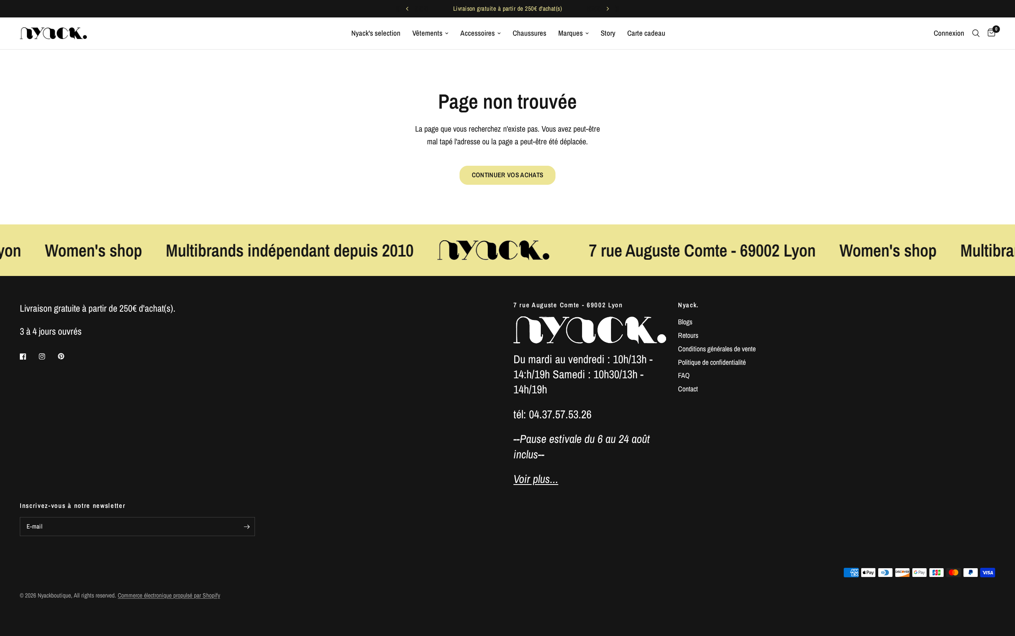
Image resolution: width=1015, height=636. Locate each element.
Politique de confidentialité (712, 362)
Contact (688, 389)
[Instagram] (47, 356)
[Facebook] (28, 356)
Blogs (685, 322)
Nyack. (688, 305)
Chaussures (529, 33)
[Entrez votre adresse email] (247, 526)
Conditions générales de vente (717, 349)
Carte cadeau (646, 33)
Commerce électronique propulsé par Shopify (169, 595)
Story (608, 33)
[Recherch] (976, 33)
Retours (688, 335)
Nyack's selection (375, 33)
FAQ (683, 375)
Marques (570, 33)
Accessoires (477, 33)
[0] (989, 33)
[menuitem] (375, 33)
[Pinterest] (66, 356)
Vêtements (427, 33)
